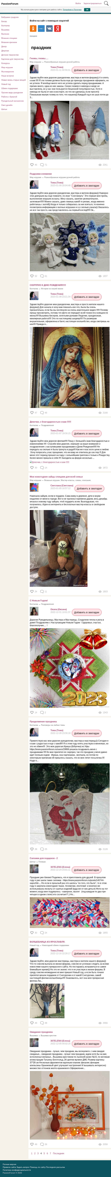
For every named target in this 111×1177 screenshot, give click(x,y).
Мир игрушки (7, 67)
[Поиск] (106, 3)
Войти (78, 3)
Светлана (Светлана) (61, 485)
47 (36, 413)
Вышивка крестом (48, 1035)
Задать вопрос (23, 1167)
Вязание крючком (9, 42)
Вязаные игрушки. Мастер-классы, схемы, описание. (67, 480)
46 (36, 165)
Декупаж (5, 51)
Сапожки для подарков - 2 (44, 858)
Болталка (5, 25)
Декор (4, 46)
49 (36, 1023)
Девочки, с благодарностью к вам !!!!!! (50, 422)
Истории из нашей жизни (52, 288)
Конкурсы (5, 63)
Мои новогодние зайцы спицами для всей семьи (56, 477)
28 (36, 849)
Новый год (6, 84)
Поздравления (47, 425)
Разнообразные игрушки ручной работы (62, 62)
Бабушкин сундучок (10, 17)
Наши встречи (7, 76)
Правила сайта (9, 1167)
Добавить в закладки (86, 70)
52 (36, 276)
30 (36, 468)
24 (36, 591)
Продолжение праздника (43, 721)
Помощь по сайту (37, 1167)
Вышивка (5, 30)
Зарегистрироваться (93, 3)
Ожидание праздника (41, 1032)
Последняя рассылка (55, 1167)
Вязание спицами (9, 38)
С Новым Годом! (39, 600)
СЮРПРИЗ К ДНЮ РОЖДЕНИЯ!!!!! (48, 285)
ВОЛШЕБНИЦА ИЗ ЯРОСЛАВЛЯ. (47, 942)
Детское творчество (10, 55)
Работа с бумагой (9, 97)
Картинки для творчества (12, 59)
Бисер (4, 21)
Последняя (58, 1153)
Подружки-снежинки (41, 174)
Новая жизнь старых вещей (13, 80)
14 (36, 712)
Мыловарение (7, 71)
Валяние (5, 34)
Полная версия (9, 1164)
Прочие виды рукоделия (12, 92)
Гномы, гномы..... (39, 58)
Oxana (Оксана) (58, 609)
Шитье (4, 109)
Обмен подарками (9, 88)
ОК (87, 10)
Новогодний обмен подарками (55, 945)
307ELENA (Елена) (60, 867)
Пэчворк (42, 862)
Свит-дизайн (6, 105)
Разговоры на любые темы (53, 725)
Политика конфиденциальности (17, 1170)
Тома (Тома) (56, 67)
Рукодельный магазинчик (12, 101)
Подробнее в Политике (72, 10)
